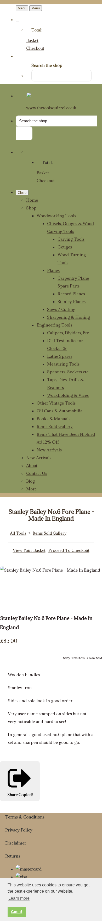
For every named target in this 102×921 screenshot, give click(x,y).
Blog (30, 481)
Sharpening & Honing (68, 317)
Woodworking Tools (56, 215)
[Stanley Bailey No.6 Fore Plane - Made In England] (8, 585)
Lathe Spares (59, 356)
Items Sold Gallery (55, 426)
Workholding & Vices (68, 395)
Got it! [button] (16, 912)
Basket (32, 40)
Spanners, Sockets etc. (68, 371)
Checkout (35, 48)
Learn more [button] (19, 898)
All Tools (18, 533)
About (31, 465)
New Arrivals (49, 449)
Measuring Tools (63, 364)
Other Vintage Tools (56, 403)
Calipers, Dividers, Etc (68, 332)
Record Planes (71, 293)
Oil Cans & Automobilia (59, 410)
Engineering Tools (54, 325)
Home (32, 200)
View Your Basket (29, 550)
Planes (53, 270)
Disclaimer (15, 843)
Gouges (65, 247)
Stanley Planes (72, 301)
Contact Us (36, 473)
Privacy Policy (18, 830)
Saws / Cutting (61, 309)
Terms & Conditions (24, 817)
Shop (31, 207)
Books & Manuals (53, 418)
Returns (12, 856)
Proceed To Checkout (68, 550)
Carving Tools (71, 239)
